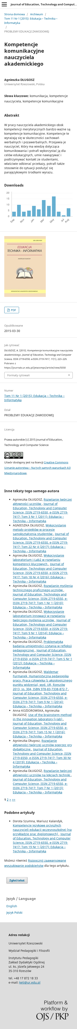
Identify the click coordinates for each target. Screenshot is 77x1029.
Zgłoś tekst (17, 880)
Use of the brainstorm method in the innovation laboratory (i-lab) (42, 717)
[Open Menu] (4, 4)
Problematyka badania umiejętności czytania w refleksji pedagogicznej (42, 646)
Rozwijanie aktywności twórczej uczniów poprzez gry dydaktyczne (42, 745)
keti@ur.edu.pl (29, 982)
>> (13, 800)
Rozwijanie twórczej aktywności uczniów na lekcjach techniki (42, 773)
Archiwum (36, 14)
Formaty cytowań (18, 375)
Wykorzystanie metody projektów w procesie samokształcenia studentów (39, 529)
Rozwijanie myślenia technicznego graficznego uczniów (43, 588)
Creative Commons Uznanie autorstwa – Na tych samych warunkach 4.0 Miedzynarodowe (37, 467)
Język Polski (14, 912)
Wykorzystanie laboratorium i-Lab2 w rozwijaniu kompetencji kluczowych (38, 559)
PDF (13, 310)
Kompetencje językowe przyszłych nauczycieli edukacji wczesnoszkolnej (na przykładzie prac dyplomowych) (42, 829)
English (11, 906)
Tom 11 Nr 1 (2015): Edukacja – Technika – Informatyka (31, 21)
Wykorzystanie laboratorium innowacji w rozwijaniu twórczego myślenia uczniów (39, 615)
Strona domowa (14, 14)
